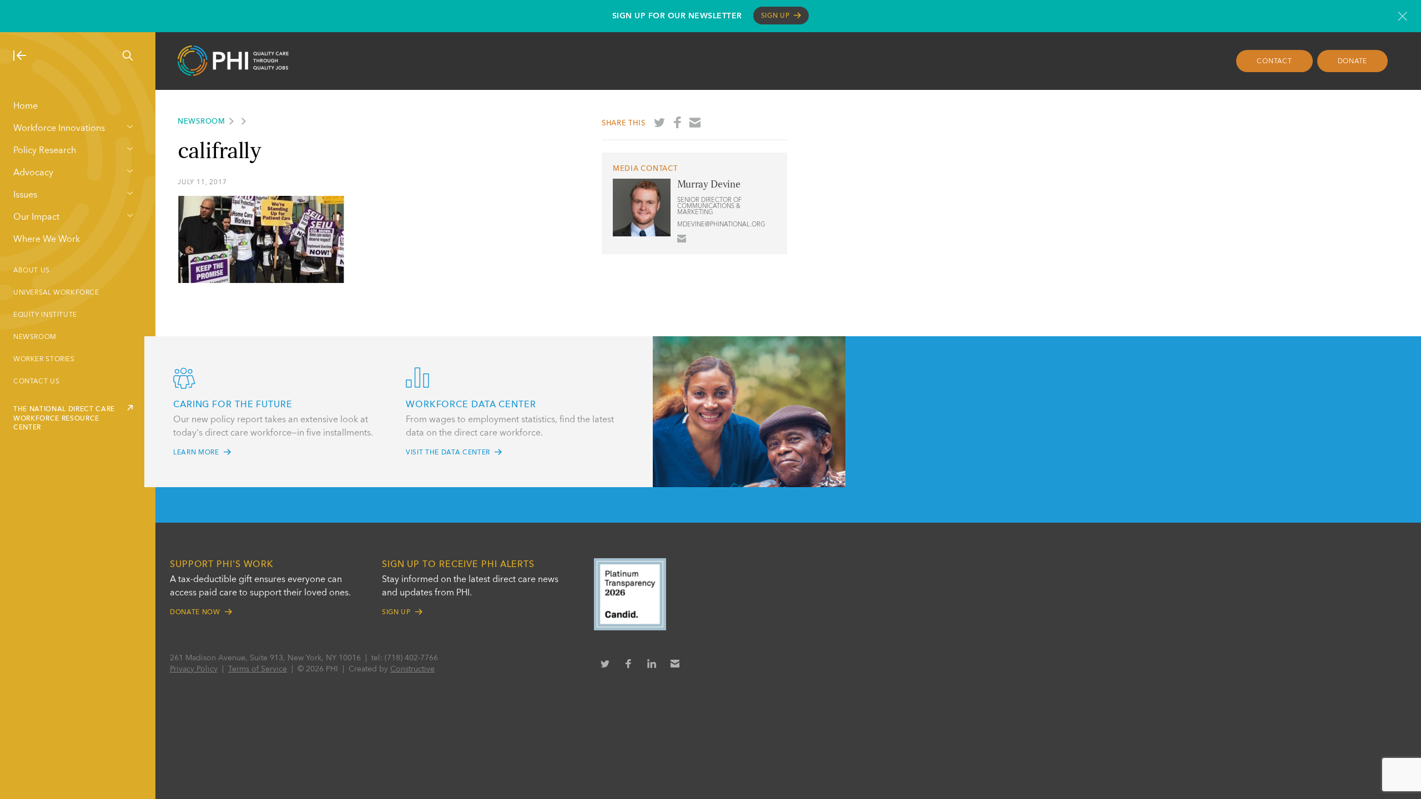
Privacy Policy (194, 669)
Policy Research (44, 150)
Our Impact (36, 217)
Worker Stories (44, 359)
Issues (25, 195)
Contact (1274, 61)
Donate (1353, 61)
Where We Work (46, 239)
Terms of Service (257, 669)
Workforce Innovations (59, 128)
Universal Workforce (56, 293)
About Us (31, 270)
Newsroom (35, 337)
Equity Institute (45, 315)
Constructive (412, 669)
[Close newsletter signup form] (1402, 16)
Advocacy (33, 173)
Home (25, 106)
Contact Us (36, 381)
